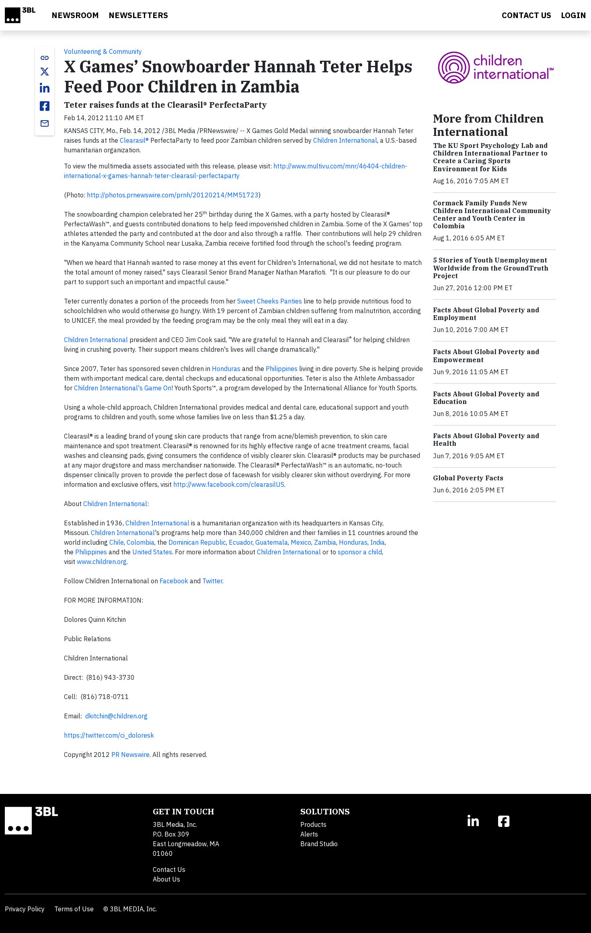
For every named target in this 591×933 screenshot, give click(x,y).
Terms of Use (74, 909)
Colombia (140, 542)
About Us (166, 879)
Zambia (325, 542)
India (377, 542)
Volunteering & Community (103, 51)
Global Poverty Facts (468, 478)
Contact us (526, 15)
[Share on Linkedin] (44, 88)
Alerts (309, 834)
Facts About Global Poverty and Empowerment (486, 355)
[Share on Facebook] (44, 106)
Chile (116, 542)
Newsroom (75, 15)
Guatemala (271, 542)
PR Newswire (130, 755)
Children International (345, 140)
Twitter (212, 581)
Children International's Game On (122, 388)
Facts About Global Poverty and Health (486, 439)
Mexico (301, 542)
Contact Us (169, 869)
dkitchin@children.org (116, 716)
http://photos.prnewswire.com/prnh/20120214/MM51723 (173, 195)
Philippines (282, 369)
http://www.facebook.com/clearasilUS (228, 484)
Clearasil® (134, 140)
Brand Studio (319, 844)
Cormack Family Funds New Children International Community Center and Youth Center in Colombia (492, 214)
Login (573, 15)
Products (313, 824)
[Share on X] (44, 71)
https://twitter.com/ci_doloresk (109, 735)
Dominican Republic (197, 542)
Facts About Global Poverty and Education (486, 398)
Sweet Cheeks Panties (269, 301)
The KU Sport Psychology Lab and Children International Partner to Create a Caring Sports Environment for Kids (490, 157)
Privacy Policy (25, 909)
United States (152, 552)
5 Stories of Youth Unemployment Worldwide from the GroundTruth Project (490, 267)
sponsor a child (360, 552)
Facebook (174, 581)
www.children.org (102, 562)
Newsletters (138, 15)
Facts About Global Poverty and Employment (486, 314)
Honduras (226, 369)
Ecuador (240, 542)
